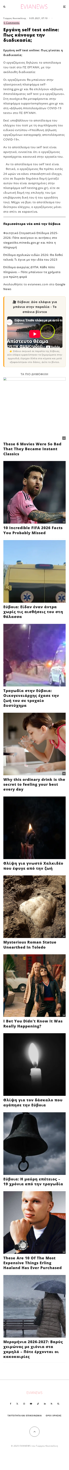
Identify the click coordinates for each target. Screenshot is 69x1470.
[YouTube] (30, 1403)
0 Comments (12, 22)
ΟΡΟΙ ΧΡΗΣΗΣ (53, 1415)
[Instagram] (24, 1403)
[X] (17, 1403)
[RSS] (51, 1403)
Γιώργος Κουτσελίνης (14, 18)
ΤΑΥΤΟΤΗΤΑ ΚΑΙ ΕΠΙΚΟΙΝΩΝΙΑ (25, 1415)
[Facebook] (11, 1403)
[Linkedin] (45, 1403)
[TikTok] (38, 1403)
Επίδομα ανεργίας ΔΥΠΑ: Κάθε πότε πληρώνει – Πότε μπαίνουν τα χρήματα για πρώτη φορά (31, 271)
